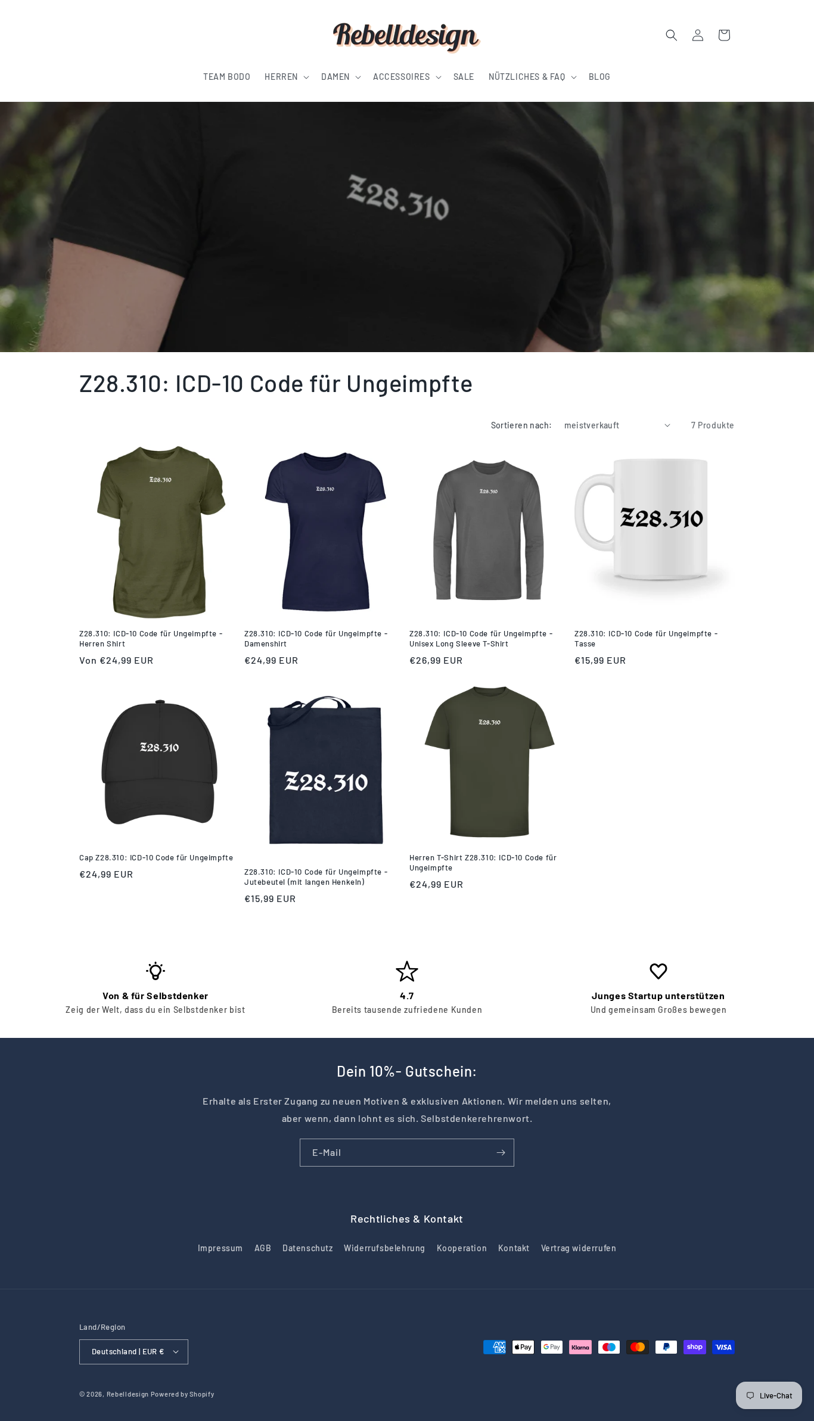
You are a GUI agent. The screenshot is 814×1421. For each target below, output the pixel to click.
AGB (263, 1248)
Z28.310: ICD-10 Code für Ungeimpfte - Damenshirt (315, 638)
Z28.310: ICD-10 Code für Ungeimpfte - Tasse (645, 638)
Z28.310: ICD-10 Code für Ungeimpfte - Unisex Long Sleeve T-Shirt (480, 638)
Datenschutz (307, 1248)
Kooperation (462, 1248)
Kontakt (514, 1248)
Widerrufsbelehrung (384, 1248)
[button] (285, 76)
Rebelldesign (128, 1393)
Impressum (220, 1248)
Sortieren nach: (521, 425)
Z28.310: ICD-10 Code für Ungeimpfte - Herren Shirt (150, 638)
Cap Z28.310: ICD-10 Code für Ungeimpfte (156, 857)
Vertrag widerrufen (579, 1248)
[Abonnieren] (500, 1153)
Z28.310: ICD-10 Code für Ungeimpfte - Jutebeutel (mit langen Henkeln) (315, 877)
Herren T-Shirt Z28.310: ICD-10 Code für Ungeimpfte (483, 862)
